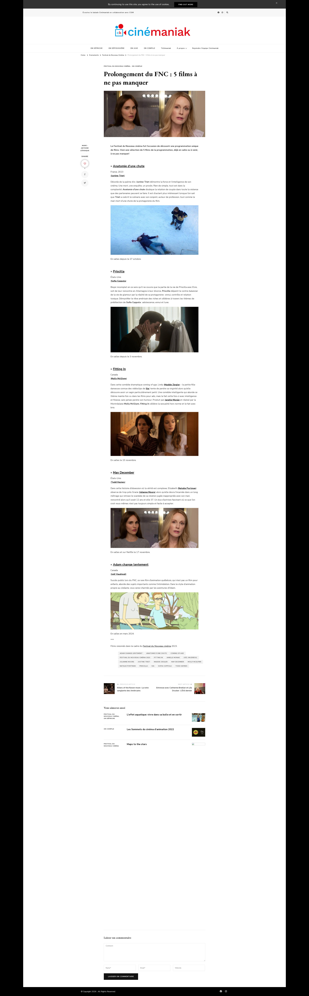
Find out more (185, 4)
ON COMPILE (149, 48)
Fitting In (119, 369)
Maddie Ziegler (161, 662)
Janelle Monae (173, 658)
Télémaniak (166, 48)
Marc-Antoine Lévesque (84, 148)
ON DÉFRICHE (97, 48)
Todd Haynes (181, 666)
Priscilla (118, 271)
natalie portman (128, 666)
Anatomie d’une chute (128, 166)
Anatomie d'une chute (156, 653)
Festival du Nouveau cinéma (157, 646)
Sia (153, 666)
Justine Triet (144, 662)
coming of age (177, 653)
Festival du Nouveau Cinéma (117, 66)
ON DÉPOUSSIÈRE (116, 48)
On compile (137, 66)
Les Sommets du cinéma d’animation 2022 (150, 729)
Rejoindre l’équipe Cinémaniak (205, 48)
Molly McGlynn (194, 662)
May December (123, 473)
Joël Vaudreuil (190, 658)
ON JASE (134, 48)
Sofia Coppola (165, 666)
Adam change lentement (130, 565)
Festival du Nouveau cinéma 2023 (135, 658)
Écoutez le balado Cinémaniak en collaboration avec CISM (108, 12)
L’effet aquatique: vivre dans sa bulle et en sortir (154, 714)
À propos (181, 48)
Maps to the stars (137, 744)
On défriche (109, 718)
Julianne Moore (127, 662)
